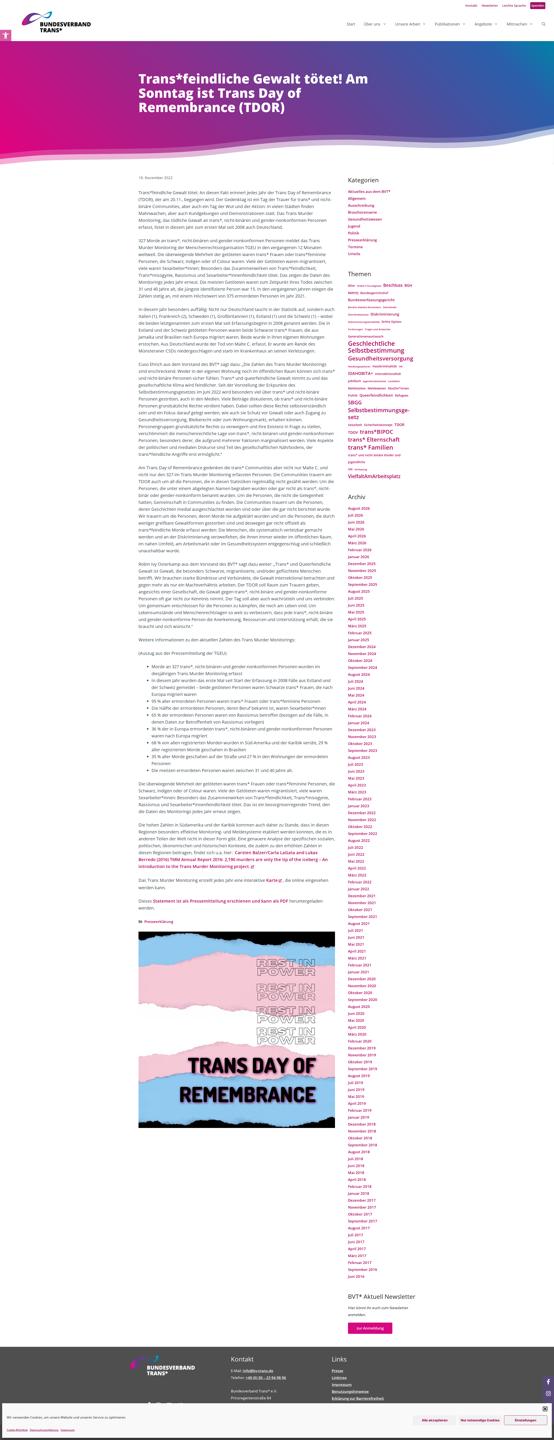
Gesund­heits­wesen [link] (365, 219)
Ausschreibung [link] (361, 205)
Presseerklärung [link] (158, 921)
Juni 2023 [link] (356, 771)
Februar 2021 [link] (360, 965)
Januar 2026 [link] (358, 556)
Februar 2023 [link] (360, 798)
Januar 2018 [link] (358, 1193)
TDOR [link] (399, 424)
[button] (545, 1409)
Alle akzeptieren (435, 1420)
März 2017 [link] (357, 1255)
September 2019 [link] (362, 1068)
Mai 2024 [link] (356, 695)
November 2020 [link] (362, 985)
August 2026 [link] (359, 508)
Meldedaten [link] (357, 388)
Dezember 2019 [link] (362, 1048)
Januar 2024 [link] (358, 722)
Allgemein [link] (357, 198)
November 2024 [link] (362, 653)
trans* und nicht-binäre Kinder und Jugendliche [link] (374, 458)
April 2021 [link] (357, 951)
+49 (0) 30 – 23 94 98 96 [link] (266, 1377)
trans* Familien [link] (370, 447)
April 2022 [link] (357, 868)
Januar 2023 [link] (358, 805)
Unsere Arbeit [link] (407, 24)
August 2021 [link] (359, 923)
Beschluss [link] (393, 285)
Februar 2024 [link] (360, 715)
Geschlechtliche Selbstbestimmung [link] (376, 347)
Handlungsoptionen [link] (359, 366)
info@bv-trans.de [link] (258, 1370)
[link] (5, 35)
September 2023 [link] (362, 750)
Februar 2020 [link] (360, 1041)
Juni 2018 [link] (356, 1165)
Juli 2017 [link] (355, 1234)
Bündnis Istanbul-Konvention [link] (364, 307)
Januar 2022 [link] (358, 888)
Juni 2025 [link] (356, 605)
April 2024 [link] (357, 702)
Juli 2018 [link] (355, 1158)
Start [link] (351, 24)
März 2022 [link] (357, 875)
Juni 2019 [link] (356, 1089)
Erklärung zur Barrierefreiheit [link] (358, 1398)
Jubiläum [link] (354, 381)
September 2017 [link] (362, 1221)
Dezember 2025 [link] (362, 563)
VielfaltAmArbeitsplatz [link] (374, 476)
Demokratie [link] (389, 307)
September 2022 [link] (362, 833)
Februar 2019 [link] (360, 1110)
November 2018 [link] (362, 1131)
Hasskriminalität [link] (384, 366)
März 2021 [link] (357, 958)
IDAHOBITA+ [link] (360, 373)
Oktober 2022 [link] (360, 826)
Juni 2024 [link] (356, 688)
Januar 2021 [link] (358, 971)
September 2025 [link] (362, 584)
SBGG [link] (355, 402)
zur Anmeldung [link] (370, 1328)
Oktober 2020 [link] (360, 992)
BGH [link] (408, 285)
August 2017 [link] (359, 1227)
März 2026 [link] (357, 542)
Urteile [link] (354, 253)
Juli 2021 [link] (355, 930)
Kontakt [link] (471, 5)
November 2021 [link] (362, 902)
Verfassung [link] (360, 469)
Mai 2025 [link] (356, 612)
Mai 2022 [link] (356, 861)
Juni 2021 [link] (356, 937)
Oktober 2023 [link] (360, 743)
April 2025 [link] (357, 619)
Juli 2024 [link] (355, 681)
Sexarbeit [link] (355, 425)
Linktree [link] (339, 1377)
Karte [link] (272, 880)
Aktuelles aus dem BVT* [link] (369, 191)
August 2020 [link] (359, 1006)
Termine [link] (355, 246)
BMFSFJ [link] (353, 293)
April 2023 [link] (357, 785)
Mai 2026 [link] (356, 529)
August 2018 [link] (359, 1151)
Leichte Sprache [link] (514, 5)
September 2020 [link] (362, 999)
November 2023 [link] (362, 736)
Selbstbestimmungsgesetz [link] (378, 413)
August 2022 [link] (359, 840)
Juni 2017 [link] (356, 1241)
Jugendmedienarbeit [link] (374, 381)
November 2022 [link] (362, 819)
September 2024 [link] (362, 667)
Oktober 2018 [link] (360, 1138)
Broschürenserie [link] (362, 212)
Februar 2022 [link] (360, 881)
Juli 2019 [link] (355, 1082)
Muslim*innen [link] (398, 388)
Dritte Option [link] (391, 322)
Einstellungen (525, 1420)
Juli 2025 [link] (355, 598)
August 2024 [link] (359, 674)
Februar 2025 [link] (360, 632)
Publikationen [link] (447, 24)
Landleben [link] (394, 381)
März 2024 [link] (357, 708)
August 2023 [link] (359, 757)
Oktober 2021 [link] (360, 909)
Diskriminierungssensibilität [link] (364, 322)
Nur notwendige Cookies (480, 1420)
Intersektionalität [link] (388, 374)
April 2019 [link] (357, 1103)
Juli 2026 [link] (355, 515)
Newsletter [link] (490, 5)
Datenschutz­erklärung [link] (44, 1430)
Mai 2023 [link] (356, 778)
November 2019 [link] (362, 1054)
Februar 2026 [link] (360, 549)
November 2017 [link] (362, 1207)
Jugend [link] (354, 226)
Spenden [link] (537, 5)
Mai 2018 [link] (356, 1172)
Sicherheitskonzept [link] (378, 425)
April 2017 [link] (357, 1248)
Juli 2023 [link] (355, 764)
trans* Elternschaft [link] (374, 439)
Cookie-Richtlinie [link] (17, 1430)
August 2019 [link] (359, 1075)
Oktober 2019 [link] (360, 1061)
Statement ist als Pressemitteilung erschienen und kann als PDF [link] (220, 901)
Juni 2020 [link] (356, 1013)
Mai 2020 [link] (356, 1020)
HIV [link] (401, 366)
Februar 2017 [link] (360, 1262)
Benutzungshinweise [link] (350, 1391)
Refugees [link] (401, 395)
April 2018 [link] (357, 1179)
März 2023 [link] (357, 792)
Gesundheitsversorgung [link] (380, 358)
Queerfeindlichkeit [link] (376, 395)
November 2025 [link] (362, 570)
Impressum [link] (68, 1430)
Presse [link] (337, 1370)
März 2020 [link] (357, 1034)
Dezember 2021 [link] (362, 895)
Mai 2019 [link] (356, 1096)
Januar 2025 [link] (358, 639)
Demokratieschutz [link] (358, 314)
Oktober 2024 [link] (360, 660)
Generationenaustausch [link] (365, 336)
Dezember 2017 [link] (362, 1200)
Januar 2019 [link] (358, 1117)
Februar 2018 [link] (360, 1186)
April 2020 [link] (357, 1027)
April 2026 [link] (357, 535)
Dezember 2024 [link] (362, 646)
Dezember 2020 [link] (362, 978)
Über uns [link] (372, 24)
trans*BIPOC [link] (376, 431)
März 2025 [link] (357, 625)
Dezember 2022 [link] (362, 812)
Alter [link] (351, 286)
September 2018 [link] (362, 1144)
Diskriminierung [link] (384, 314)
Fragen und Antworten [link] (378, 329)
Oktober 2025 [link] (360, 577)
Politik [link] (353, 233)
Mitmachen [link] (517, 24)
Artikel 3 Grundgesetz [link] (369, 285)
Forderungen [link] (355, 329)
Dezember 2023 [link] (362, 729)
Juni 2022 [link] (356, 854)
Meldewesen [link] (377, 388)
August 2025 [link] (359, 591)
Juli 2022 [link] (355, 847)
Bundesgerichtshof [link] (374, 293)
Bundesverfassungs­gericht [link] (371, 299)
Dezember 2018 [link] (362, 1124)
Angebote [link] (483, 24)
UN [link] (350, 469)
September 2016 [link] (362, 1269)
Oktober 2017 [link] (360, 1214)
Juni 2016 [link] (356, 1276)
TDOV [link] (353, 432)
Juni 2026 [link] (356, 522)
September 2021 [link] (362, 916)
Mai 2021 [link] (356, 944)
